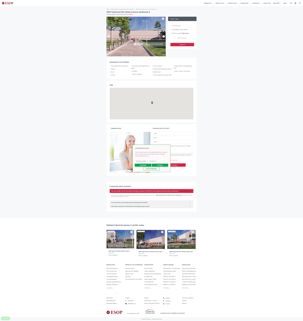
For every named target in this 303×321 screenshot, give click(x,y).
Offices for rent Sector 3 (169, 282)
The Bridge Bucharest (112, 276)
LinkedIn (167, 298)
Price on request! (176, 25)
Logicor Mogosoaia (149, 271)
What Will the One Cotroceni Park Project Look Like (189, 276)
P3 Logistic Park (148, 276)
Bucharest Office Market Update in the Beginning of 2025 (189, 274)
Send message (173, 165)
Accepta (160, 165)
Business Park (207, 3)
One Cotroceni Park (112, 271)
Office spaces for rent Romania (171, 268)
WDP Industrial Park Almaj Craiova (118, 251)
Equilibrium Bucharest (112, 284)
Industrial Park (244, 3)
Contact (127, 298)
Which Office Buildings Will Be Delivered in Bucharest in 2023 (189, 271)
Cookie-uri (153, 161)
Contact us (182, 44)
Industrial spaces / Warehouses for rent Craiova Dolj (122, 9)
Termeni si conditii (141, 161)
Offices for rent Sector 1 (169, 276)
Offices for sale (232, 3)
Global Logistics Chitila (150, 279)
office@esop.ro (132, 303)
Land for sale (266, 3)
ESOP (108, 9)
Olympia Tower (129, 274)
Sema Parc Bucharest (112, 268)
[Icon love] (131, 233)
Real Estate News (111, 300)
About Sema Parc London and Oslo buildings (189, 279)
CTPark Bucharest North (150, 284)
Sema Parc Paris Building (131, 271)
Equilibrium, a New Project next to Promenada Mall (189, 284)
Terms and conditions (187, 298)
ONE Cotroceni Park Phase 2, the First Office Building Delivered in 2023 (189, 268)
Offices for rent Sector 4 (169, 284)
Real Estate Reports (112, 303)
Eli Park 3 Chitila (148, 268)
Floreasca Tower (129, 268)
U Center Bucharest (112, 274)
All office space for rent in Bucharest (134, 279)
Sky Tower (128, 276)
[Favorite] (300, 3)
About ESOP (276, 3)
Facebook (168, 301)
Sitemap (184, 303)
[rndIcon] (131, 232)
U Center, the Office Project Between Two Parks (189, 282)
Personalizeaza (151, 169)
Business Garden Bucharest (114, 282)
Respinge (143, 165)
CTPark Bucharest (149, 282)
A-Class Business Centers (169, 271)
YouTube (167, 303)
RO (291, 3)
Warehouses (256, 3)
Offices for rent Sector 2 (169, 279)
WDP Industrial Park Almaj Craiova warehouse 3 (181, 251)
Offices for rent (219, 3)
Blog (285, 3)
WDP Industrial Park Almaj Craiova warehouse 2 (150, 251)
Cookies (184, 300)
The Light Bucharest (112, 279)
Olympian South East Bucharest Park (153, 274)
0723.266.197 (130, 300)
